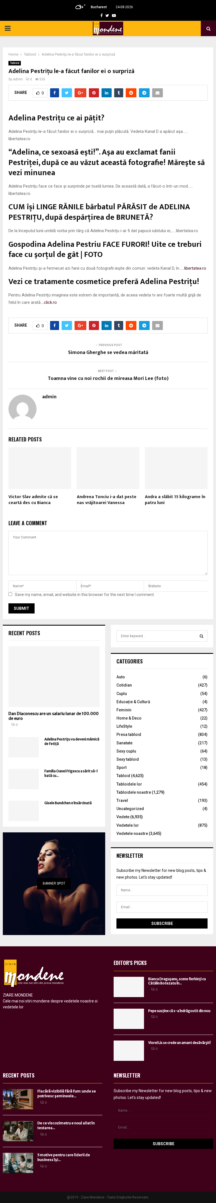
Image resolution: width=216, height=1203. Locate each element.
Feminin (123, 710)
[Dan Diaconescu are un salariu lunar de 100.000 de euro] (54, 676)
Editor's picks (130, 962)
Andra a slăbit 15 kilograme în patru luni (175, 500)
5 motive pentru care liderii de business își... (63, 1157)
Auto (120, 677)
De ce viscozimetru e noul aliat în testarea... (66, 1125)
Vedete (122, 817)
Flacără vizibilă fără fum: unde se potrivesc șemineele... (66, 1093)
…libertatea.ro (194, 268)
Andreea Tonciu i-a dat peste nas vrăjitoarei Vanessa (106, 500)
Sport (121, 767)
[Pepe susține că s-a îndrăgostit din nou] (129, 1019)
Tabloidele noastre (133, 792)
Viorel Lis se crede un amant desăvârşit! (179, 1043)
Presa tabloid (128, 734)
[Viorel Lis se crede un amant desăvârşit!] (129, 1051)
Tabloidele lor (129, 784)
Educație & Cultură (133, 702)
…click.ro (49, 302)
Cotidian (124, 685)
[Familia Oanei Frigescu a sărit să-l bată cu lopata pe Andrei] (23, 779)
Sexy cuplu (126, 751)
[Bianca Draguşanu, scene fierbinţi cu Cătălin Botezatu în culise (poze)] (129, 987)
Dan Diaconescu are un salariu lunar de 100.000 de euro (53, 716)
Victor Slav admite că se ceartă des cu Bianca (33, 500)
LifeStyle (124, 726)
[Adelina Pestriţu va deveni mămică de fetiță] (23, 747)
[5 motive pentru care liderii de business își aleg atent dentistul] (18, 1163)
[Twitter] (107, 15)
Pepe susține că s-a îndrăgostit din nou (179, 1011)
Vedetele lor (127, 825)
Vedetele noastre (132, 833)
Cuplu (121, 693)
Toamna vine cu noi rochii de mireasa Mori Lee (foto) (108, 378)
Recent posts (24, 633)
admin (18, 79)
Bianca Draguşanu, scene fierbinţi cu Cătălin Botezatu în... (177, 981)
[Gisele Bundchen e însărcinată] (23, 811)
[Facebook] (101, 15)
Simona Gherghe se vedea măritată (108, 352)
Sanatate (124, 743)
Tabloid (14, 63)
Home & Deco (128, 718)
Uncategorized (130, 808)
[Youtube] (114, 15)
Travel (122, 800)
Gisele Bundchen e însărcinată (68, 803)
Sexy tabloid (127, 759)
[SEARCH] (201, 636)
